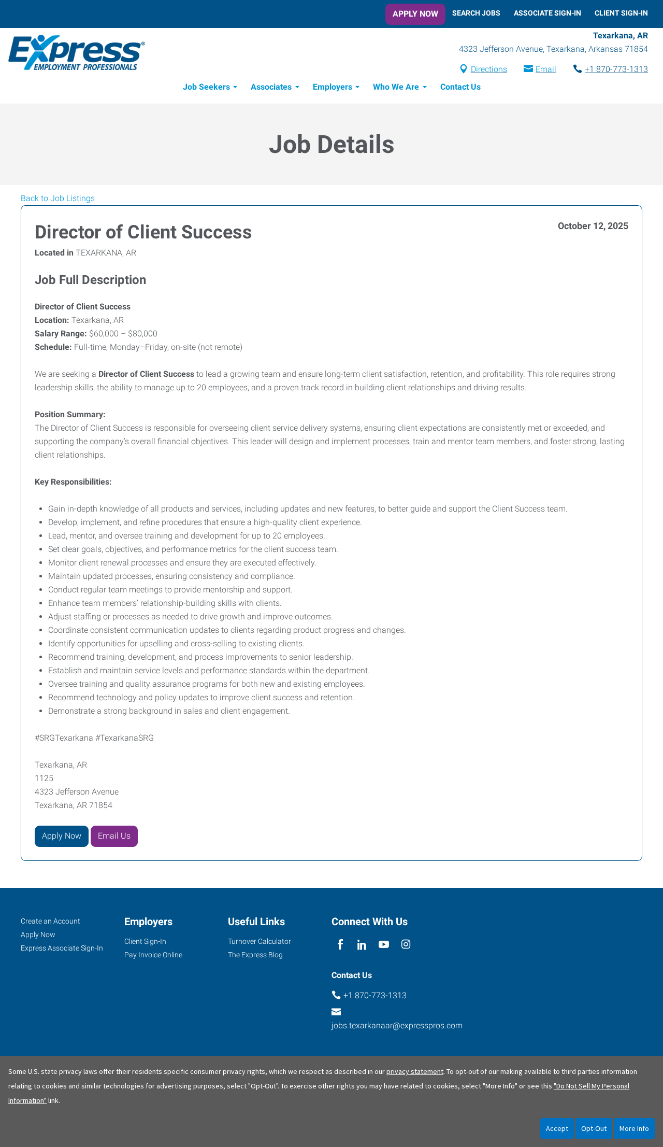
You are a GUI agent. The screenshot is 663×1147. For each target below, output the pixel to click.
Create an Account (50, 921)
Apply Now (415, 14)
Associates (271, 87)
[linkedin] (361, 945)
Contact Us (460, 87)
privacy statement (414, 1071)
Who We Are (396, 87)
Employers (332, 87)
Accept (557, 1128)
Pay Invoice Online (153, 955)
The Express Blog (255, 955)
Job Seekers (206, 87)
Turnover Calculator (259, 941)
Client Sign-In (621, 13)
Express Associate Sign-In (62, 948)
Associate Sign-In (547, 13)
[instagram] (405, 945)
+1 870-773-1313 (616, 69)
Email (546, 69)
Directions (489, 69)
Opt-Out (594, 1128)
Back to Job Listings (58, 198)
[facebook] (340, 945)
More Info (634, 1128)
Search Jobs (476, 13)
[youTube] (384, 945)
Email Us (114, 836)
